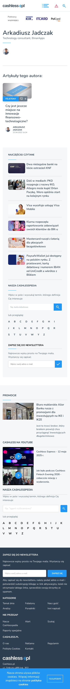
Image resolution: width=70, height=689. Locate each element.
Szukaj (51, 621)
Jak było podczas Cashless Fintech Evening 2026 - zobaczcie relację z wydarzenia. (50, 476)
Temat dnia (8, 603)
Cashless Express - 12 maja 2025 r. (51, 453)
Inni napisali (54, 608)
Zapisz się (57, 573)
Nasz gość (53, 603)
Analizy (6, 608)
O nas (6, 643)
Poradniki (30, 608)
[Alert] (56, 6)
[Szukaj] (65, 6)
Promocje (9, 395)
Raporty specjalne (12, 630)
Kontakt (29, 648)
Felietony (10, 98)
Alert (27, 621)
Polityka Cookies (11, 648)
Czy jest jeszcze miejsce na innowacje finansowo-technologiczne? (16, 113)
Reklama (29, 643)
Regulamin (53, 643)
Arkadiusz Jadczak (19, 128)
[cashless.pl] (13, 6)
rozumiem (55, 679)
